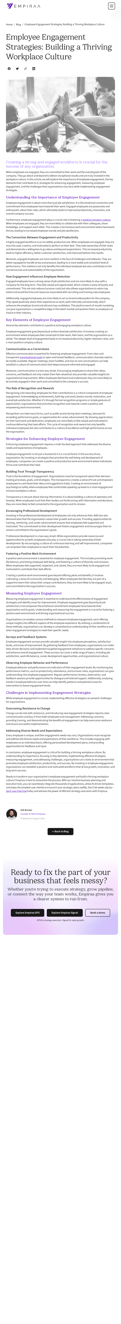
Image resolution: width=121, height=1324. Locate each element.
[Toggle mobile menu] (111, 6)
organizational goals (31, 357)
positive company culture (96, 220)
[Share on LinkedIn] (34, 69)
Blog (18, 24)
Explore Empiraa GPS (28, 913)
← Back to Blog (60, 831)
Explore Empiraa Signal (65, 913)
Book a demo (97, 913)
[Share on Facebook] (9, 69)
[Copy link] (25, 69)
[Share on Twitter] (17, 69)
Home (9, 24)
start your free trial (16, 791)
